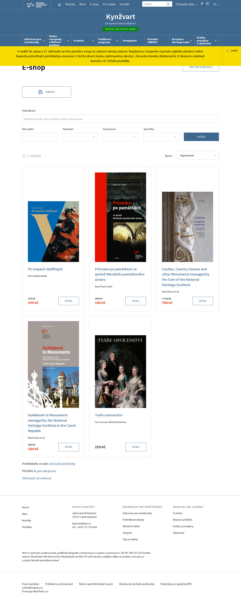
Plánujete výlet (185, 4)
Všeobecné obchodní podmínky (137, 584)
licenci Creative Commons (102, 552)
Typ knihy (148, 129)
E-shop (94, 4)
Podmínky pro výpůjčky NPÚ (176, 584)
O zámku (177, 513)
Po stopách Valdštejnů (45, 269)
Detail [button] (69, 301)
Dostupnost (109, 129)
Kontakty (27, 527)
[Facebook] (202, 4)
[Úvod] (59, 4)
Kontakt (125, 4)
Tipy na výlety (130, 539)
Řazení (168, 155)
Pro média (109, 4)
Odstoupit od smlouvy (36, 478)
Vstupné (127, 532)
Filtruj (201, 136)
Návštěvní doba (131, 526)
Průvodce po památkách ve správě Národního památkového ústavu (119, 274)
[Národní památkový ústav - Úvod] (37, 5)
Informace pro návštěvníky (137, 513)
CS (215, 4)
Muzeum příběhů (182, 519)
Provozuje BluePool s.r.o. (35, 591)
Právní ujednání (31, 584)
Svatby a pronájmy (183, 526)
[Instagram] (207, 4)
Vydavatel (67, 129)
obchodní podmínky (62, 464)
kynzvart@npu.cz (81, 523)
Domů (25, 507)
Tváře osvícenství (108, 415)
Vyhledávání (28, 110)
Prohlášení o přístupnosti (59, 584)
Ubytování (178, 532)
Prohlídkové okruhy (133, 519)
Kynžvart (120, 16)
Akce (82, 4)
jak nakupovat (46, 471)
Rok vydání (28, 129)
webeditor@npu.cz (32, 587)
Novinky (70, 4)
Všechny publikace (200, 67)
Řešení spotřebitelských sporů (96, 584)
